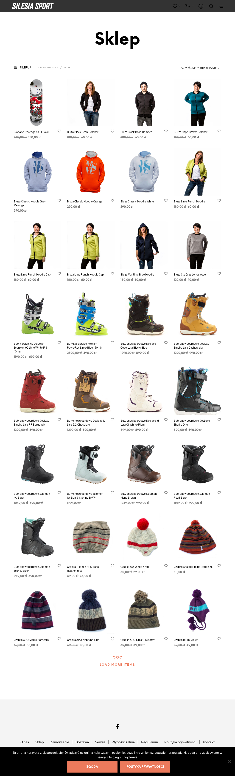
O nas (24, 742)
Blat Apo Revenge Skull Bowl (31, 132)
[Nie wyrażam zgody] (229, 761)
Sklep (39, 742)
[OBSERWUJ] (59, 131)
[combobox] (194, 68)
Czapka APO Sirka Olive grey (137, 639)
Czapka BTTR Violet (186, 639)
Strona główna (47, 67)
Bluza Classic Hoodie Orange (84, 201)
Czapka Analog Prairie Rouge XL (193, 566)
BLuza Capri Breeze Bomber (190, 132)
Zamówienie (59, 742)
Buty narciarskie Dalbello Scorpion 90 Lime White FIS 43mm (30, 347)
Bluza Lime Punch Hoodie (189, 201)
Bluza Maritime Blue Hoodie (137, 274)
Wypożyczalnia (123, 742)
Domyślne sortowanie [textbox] (198, 68)
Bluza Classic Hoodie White (137, 201)
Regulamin (149, 742)
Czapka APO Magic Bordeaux (31, 639)
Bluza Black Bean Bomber (82, 132)
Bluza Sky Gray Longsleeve (190, 274)
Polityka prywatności (180, 742)
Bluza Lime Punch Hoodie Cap (32, 274)
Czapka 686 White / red (134, 566)
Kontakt (209, 742)
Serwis (100, 742)
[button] (176, 6)
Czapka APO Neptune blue (83, 639)
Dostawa (82, 742)
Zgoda (92, 766)
